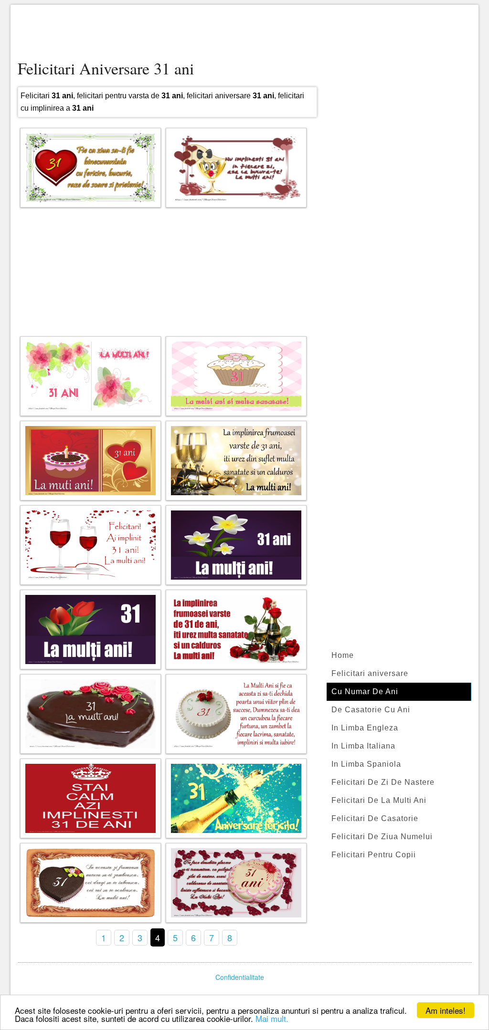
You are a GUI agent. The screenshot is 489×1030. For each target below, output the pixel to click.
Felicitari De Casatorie (374, 818)
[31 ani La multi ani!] (90, 376)
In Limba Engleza (364, 728)
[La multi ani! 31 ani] (90, 460)
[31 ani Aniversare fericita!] (236, 798)
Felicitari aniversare (369, 673)
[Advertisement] (244, 33)
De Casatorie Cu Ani (370, 710)
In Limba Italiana (363, 746)
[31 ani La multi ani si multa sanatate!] (236, 376)
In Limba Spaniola (366, 764)
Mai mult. (271, 1018)
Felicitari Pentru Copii (373, 855)
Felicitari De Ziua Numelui (382, 836)
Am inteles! (445, 1010)
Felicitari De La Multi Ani (378, 800)
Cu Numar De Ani (364, 691)
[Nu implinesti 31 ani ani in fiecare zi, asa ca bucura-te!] (236, 167)
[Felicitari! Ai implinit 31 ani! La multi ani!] (90, 545)
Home (342, 655)
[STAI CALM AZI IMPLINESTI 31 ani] (90, 798)
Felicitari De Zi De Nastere (383, 782)
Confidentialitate (239, 977)
